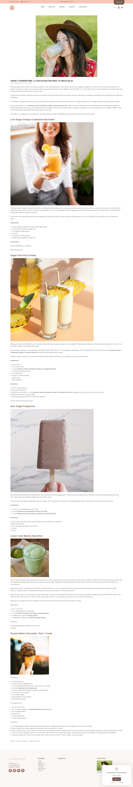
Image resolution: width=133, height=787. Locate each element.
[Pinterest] (18, 770)
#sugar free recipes (34, 741)
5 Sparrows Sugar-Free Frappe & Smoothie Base (32, 613)
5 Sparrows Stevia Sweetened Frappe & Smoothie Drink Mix (47, 105)
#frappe (12, 741)
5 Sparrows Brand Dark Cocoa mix (40, 709)
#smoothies (25, 741)
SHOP (40, 761)
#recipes (18, 741)
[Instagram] (10, 770)
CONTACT (41, 767)
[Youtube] (23, 770)
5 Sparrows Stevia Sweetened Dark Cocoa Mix (31, 511)
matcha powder (32, 615)
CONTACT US (26, 1)
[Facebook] (14, 770)
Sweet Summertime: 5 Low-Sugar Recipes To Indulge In (41, 81)
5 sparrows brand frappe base (27, 688)
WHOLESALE (42, 768)
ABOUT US (41, 763)
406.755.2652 (14, 1)
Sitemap (40, 770)
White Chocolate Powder (37, 617)
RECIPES (41, 765)
